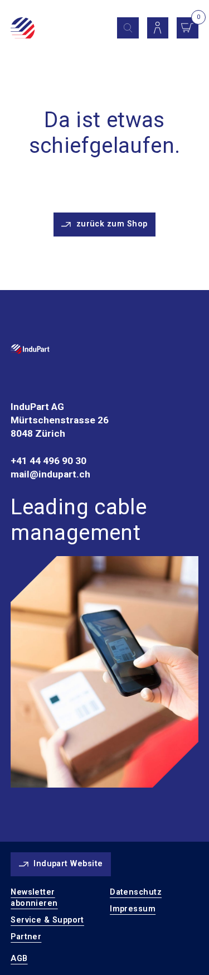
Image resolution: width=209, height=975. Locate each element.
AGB (19, 958)
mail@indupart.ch (50, 474)
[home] (53, 29)
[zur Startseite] (30, 351)
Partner (26, 937)
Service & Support (47, 920)
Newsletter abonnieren (34, 897)
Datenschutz (136, 892)
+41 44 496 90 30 (48, 460)
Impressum (132, 909)
